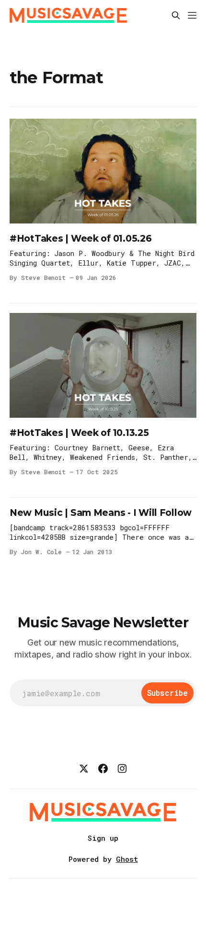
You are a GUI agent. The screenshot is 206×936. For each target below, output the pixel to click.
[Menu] (192, 15)
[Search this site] (175, 15)
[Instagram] (122, 768)
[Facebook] (103, 768)
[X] (84, 768)
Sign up (103, 838)
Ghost (127, 859)
